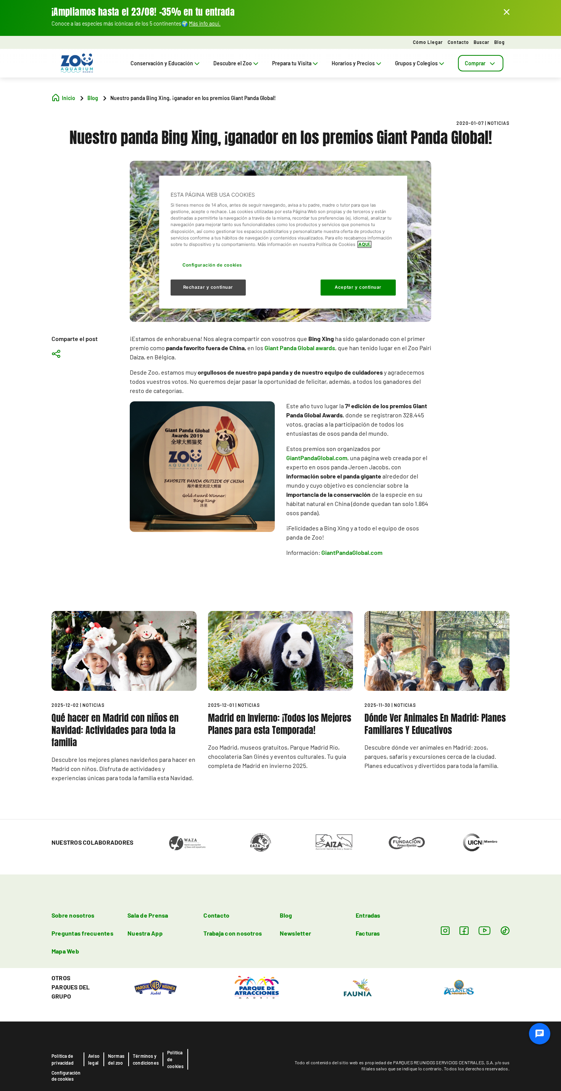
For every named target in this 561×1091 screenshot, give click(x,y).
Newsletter (295, 933)
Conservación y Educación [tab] (162, 63)
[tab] (480, 63)
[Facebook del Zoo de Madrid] (463, 930)
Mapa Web (65, 951)
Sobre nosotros (73, 915)
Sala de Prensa (147, 915)
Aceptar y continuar (358, 287)
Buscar (482, 42)
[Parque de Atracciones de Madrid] (256, 986)
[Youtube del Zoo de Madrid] (485, 930)
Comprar (475, 63)
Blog (499, 42)
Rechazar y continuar (208, 287)
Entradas (368, 915)
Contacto (458, 42)
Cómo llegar (428, 42)
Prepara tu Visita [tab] (291, 63)
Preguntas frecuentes (82, 933)
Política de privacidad (63, 1059)
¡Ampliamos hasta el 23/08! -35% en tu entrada (143, 12)
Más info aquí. (205, 23)
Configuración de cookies (66, 1075)
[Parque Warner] (155, 986)
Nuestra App (145, 933)
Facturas (368, 933)
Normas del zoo (116, 1059)
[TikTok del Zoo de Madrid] (505, 930)
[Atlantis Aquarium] (459, 986)
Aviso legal (94, 1059)
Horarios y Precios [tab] (353, 63)
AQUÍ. (364, 244)
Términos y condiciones (146, 1059)
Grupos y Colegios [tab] (416, 63)
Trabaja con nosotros (232, 933)
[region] (283, 242)
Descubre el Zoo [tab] (232, 63)
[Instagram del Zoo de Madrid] (445, 930)
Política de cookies (175, 1059)
